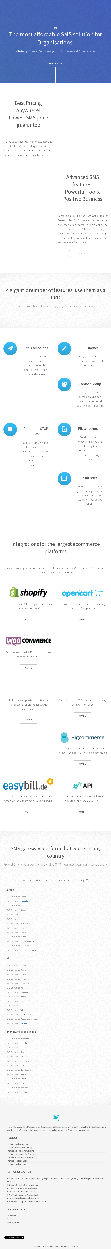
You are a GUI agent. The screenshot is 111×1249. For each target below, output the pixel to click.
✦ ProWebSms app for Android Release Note (26, 1201)
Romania (24, 901)
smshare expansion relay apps (20, 1147)
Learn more (82, 253)
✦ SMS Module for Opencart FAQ (21, 1191)
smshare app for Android (17, 1144)
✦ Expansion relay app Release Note (23, 1198)
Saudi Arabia (25, 1014)
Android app (10, 150)
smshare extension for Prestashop (22, 1157)
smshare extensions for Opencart (22, 1154)
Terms (9, 1219)
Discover (55, 63)
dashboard (38, 155)
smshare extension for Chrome (20, 1151)
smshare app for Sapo (16, 1164)
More (28, 619)
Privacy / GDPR (13, 1222)
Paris (76, 1246)
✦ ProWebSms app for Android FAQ (22, 1195)
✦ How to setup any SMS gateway (22, 1188)
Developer (11, 1216)
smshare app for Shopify (17, 1161)
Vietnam (23, 1023)
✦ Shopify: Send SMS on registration (23, 1185)
